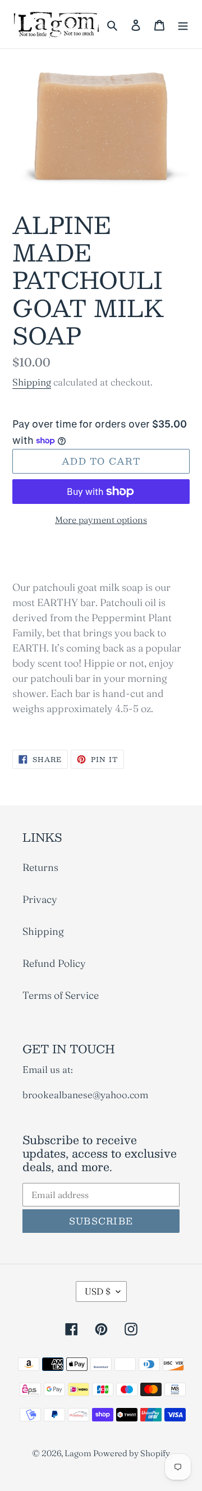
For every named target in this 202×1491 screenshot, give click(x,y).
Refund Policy (54, 963)
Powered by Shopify (131, 1453)
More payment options (101, 519)
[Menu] (183, 24)
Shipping (31, 382)
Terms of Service (60, 995)
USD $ (98, 1291)
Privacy (39, 899)
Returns (40, 867)
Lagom (79, 1453)
